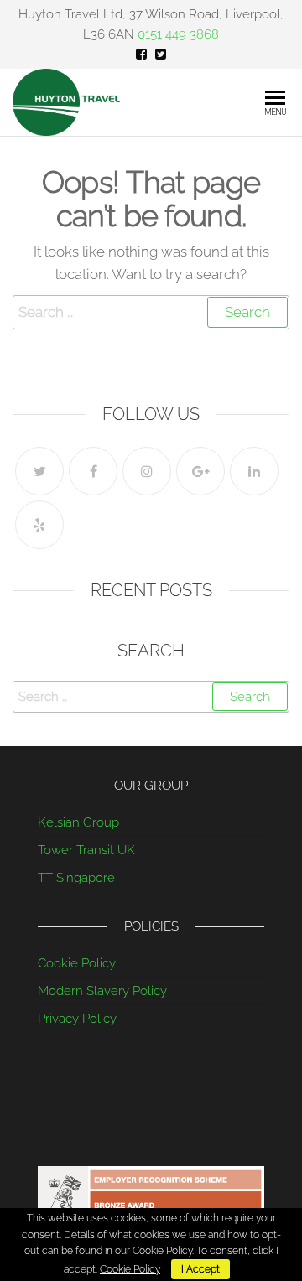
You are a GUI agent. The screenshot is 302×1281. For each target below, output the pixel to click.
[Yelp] (39, 524)
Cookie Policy (77, 963)
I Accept (200, 1269)
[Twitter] (39, 471)
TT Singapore (76, 877)
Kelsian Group (78, 822)
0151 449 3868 (178, 34)
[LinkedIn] (254, 471)
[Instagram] (146, 471)
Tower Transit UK (86, 850)
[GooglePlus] (200, 471)
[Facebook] (93, 471)
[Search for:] (151, 312)
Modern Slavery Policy (102, 990)
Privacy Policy (77, 1018)
